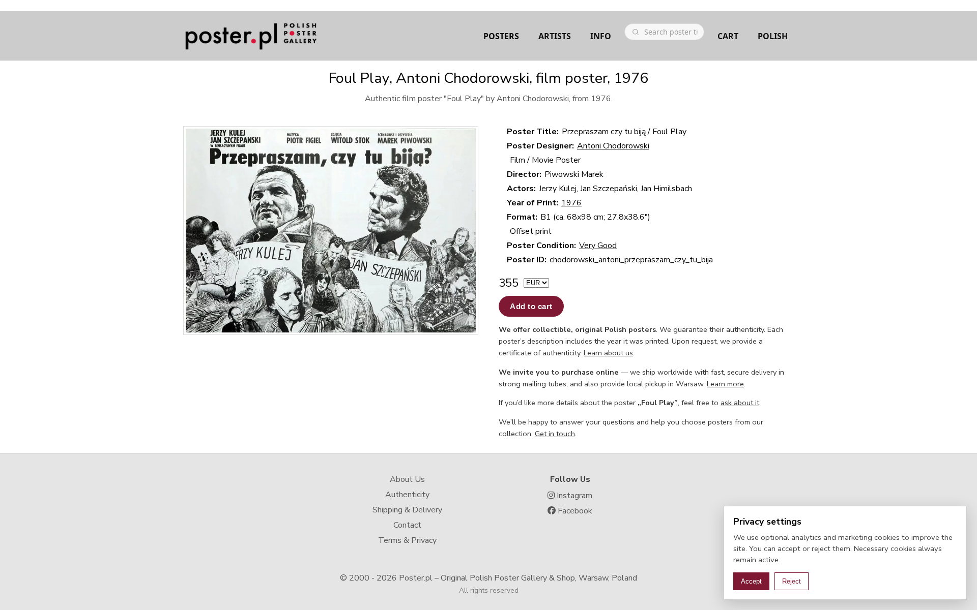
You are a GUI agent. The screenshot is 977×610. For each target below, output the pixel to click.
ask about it (740, 403)
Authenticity (407, 494)
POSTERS (501, 36)
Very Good (598, 245)
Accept (751, 581)
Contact (407, 525)
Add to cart (531, 306)
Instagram (573, 495)
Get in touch (555, 434)
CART (727, 36)
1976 (571, 202)
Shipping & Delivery (407, 509)
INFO (600, 36)
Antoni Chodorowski (613, 145)
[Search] (635, 32)
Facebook (574, 510)
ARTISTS (554, 36)
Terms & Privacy (407, 540)
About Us (407, 479)
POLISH (773, 36)
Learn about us (608, 353)
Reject (791, 581)
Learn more (725, 384)
